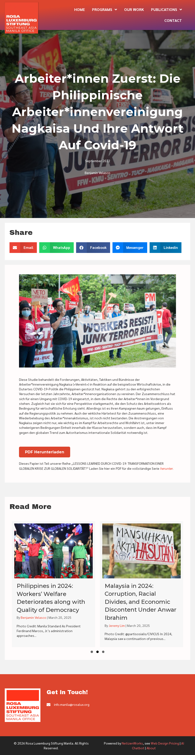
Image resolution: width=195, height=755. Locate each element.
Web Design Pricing (165, 743)
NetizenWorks (132, 743)
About (151, 748)
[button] (92, 651)
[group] (54, 584)
